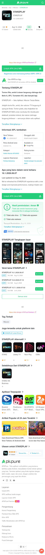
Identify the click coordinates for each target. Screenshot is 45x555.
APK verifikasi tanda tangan (11, 494)
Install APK (5, 491)
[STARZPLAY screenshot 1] (17, 253)
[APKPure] (22, 2)
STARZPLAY (17, 15)
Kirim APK (5, 517)
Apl (10, 7)
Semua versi (22, 296)
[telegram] (3, 480)
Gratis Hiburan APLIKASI (11, 153)
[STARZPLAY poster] (6, 253)
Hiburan (15, 7)
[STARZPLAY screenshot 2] (28, 253)
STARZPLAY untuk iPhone (13, 333)
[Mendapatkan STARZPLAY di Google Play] (28, 145)
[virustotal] (38, 205)
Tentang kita (6, 530)
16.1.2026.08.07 (12, 138)
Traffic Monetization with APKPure (13, 521)
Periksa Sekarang (9, 161)
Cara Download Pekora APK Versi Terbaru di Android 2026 (13, 439)
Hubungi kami (6, 533)
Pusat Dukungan (7, 540)
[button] (29, 28)
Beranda (4, 7)
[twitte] (10, 480)
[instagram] (6, 480)
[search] (42, 2)
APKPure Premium (8, 501)
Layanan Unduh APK (9, 498)
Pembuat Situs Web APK (10, 514)
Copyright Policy (19, 553)
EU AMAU (33, 553)
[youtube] (14, 480)
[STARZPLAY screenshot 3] (39, 253)
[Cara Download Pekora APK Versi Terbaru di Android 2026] (14, 428)
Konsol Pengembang (9, 510)
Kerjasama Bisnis (8, 537)
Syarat (27, 553)
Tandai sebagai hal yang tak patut (33, 162)
